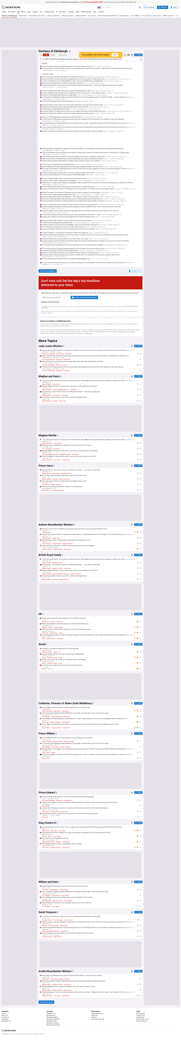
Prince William (135, 16)
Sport (78, 12)
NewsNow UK (51, 1013)
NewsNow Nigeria (52, 1017)
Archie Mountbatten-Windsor (60, 389)
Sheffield (44, 627)
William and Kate (168, 16)
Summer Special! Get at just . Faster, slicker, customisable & (89, 2)
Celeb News (54, 979)
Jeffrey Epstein (46, 532)
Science (101, 12)
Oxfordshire (65, 711)
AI (57, 12)
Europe (60, 657)
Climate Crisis (49, 12)
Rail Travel (60, 621)
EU (59, 652)
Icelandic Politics (47, 652)
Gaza (29, 12)
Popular (52, 55)
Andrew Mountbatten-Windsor (108, 16)
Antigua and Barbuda (48, 842)
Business (62, 12)
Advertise (94, 1015)
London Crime (53, 633)
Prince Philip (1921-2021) (37, 16)
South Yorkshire (58, 627)
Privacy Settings (141, 1021)
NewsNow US (51, 1015)
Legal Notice (44, 308)
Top (40, 55)
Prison (44, 638)
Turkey (60, 663)
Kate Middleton (124, 16)
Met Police (45, 633)
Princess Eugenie (47, 549)
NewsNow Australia (53, 1025)
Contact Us (5, 1017)
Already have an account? (50, 302)
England (53, 752)
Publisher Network (97, 1013)
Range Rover (56, 538)
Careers (94, 1017)
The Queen (66, 370)
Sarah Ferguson (46, 538)
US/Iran (44, 669)
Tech (94, 12)
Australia (44, 925)
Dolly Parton (45, 830)
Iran (41, 12)
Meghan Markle (81, 16)
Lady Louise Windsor (53, 16)
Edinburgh (59, 359)
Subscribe (5, 1019)
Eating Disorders (47, 920)
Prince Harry (92, 16)
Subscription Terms (142, 1019)
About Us (5, 1015)
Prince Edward (146, 16)
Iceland (55, 652)
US (52, 669)
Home (4, 12)
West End (68, 354)
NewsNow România (53, 1019)
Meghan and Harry (68, 16)
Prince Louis (45, 722)
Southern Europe (52, 657)
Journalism (73, 389)
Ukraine (35, 12)
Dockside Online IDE (97, 1019)
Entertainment (86, 12)
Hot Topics (12, 12)
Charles (44, 836)
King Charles (157, 16)
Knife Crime (45, 621)
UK (18, 12)
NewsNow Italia (52, 1021)
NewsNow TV (6, 1021)
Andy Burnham (51, 638)
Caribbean (58, 842)
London (61, 633)
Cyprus (44, 657)
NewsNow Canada (53, 1023)
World (23, 12)
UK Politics (57, 448)
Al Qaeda (55, 401)
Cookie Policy (140, 1015)
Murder (50, 627)
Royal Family (23, 16)
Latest (46, 55)
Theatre (65, 365)
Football (71, 12)
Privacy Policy (132, 306)
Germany (52, 621)
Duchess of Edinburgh (9, 16)
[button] (62, 55)
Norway (50, 836)
